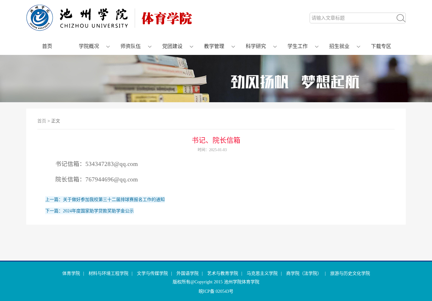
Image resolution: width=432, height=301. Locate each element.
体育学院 (71, 273)
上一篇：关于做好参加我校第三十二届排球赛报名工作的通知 (105, 199)
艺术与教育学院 (222, 273)
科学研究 (256, 46)
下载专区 (381, 46)
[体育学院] (109, 29)
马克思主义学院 (262, 273)
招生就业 (339, 46)
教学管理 (214, 46)
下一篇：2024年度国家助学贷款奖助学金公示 (89, 211)
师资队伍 (130, 46)
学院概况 (89, 46)
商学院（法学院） (304, 273)
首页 (47, 46)
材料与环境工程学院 (108, 273)
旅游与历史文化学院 (350, 273)
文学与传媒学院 (152, 273)
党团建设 (172, 46)
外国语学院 (187, 273)
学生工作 (297, 46)
